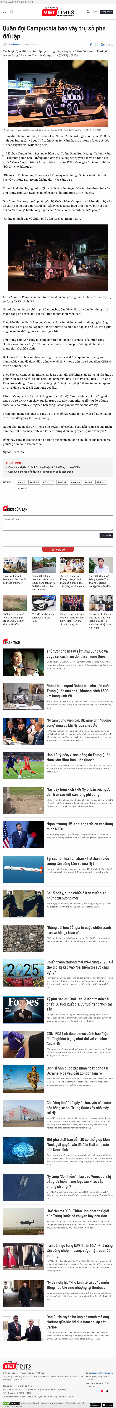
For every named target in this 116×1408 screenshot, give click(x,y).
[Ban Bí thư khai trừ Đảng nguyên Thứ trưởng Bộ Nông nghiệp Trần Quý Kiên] (101, 565)
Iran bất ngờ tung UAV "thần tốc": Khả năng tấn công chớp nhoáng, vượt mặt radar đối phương (80, 1250)
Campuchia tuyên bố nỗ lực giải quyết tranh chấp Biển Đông (40, 471)
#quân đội (75, 482)
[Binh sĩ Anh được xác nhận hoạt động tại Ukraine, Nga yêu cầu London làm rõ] (23, 1079)
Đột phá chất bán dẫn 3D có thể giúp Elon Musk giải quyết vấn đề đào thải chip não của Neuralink (78, 1144)
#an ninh (88, 482)
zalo (97, 1391)
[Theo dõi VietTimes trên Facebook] (92, 1391)
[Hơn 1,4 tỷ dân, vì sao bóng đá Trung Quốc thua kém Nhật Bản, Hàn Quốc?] (23, 765)
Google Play (107, 1405)
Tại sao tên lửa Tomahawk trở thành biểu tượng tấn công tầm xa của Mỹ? (78, 861)
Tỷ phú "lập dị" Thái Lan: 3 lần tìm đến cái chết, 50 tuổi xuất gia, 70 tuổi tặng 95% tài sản (79, 1003)
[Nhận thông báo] (88, 12)
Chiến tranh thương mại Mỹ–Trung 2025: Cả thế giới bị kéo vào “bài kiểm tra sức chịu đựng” (80, 967)
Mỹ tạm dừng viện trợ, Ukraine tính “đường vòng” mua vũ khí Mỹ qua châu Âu (79, 723)
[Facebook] (90, 44)
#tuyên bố (34, 482)
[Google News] (107, 44)
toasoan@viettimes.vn (102, 1373)
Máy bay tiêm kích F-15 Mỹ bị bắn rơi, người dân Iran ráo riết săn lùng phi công (79, 792)
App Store (95, 1405)
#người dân (23, 488)
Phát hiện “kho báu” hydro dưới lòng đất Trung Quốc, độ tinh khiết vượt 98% (13, 619)
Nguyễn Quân (14, 44)
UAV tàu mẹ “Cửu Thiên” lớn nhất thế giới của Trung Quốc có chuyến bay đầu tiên (78, 1213)
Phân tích (12, 642)
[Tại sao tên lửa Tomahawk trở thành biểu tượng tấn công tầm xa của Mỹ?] (23, 869)
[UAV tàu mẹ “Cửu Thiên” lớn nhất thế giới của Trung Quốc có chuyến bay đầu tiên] (23, 1221)
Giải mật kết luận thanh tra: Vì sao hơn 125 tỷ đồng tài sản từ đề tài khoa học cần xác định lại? (43, 583)
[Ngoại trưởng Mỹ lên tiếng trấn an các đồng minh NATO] (23, 834)
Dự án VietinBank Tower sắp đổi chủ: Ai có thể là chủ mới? (14, 579)
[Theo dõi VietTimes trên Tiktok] (107, 1391)
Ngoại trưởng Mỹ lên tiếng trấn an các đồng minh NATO (80, 826)
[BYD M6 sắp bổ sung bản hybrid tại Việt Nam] (44, 603)
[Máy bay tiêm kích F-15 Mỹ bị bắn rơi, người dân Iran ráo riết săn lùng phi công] (23, 800)
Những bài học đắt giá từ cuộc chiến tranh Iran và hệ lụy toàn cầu (79, 930)
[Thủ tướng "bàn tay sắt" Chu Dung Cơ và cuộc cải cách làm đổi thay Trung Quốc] (23, 662)
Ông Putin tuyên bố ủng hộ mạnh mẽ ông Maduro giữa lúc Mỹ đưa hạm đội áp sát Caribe (78, 1321)
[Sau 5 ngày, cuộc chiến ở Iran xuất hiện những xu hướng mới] (23, 903)
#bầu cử (21, 482)
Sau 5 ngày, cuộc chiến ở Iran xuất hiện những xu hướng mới (76, 895)
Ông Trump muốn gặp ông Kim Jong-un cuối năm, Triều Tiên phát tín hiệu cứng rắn (72, 619)
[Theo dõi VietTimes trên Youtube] (102, 1391)
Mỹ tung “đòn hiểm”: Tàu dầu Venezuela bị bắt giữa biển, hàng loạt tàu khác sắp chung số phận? (79, 1181)
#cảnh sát (62, 482)
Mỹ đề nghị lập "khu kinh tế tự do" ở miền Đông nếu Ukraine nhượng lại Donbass (78, 1285)
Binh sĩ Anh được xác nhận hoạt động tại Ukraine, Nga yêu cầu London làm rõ (77, 1070)
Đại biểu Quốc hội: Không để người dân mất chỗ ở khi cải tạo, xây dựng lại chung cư (72, 581)
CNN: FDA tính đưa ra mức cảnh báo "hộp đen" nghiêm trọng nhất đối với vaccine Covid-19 (78, 1038)
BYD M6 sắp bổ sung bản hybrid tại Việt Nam (43, 617)
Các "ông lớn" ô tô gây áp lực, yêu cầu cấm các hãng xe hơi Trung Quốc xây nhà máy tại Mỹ (79, 1107)
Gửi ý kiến (106, 535)
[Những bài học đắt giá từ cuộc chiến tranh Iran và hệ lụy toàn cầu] (23, 938)
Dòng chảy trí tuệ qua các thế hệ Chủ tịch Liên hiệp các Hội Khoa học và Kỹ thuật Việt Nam (100, 621)
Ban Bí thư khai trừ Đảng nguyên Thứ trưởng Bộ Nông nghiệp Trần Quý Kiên (100, 581)
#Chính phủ (48, 482)
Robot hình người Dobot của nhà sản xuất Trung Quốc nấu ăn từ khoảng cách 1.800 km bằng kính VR (78, 690)
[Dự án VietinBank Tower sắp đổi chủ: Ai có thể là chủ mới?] (15, 565)
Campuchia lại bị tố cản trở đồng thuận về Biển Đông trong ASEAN (44, 467)
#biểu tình (101, 482)
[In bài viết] (96, 44)
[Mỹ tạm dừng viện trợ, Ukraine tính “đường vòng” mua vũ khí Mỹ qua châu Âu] (23, 731)
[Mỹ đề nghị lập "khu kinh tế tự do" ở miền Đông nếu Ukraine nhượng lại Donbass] (23, 1293)
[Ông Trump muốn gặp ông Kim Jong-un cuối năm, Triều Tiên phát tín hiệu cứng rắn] (72, 603)
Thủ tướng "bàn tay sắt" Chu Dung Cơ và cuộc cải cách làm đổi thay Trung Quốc (77, 653)
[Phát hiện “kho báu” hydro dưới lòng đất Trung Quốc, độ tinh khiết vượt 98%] (15, 603)
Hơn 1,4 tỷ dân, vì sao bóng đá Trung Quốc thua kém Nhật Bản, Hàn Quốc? (78, 757)
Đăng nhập (106, 11)
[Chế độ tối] (95, 12)
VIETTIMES (58, 12)
